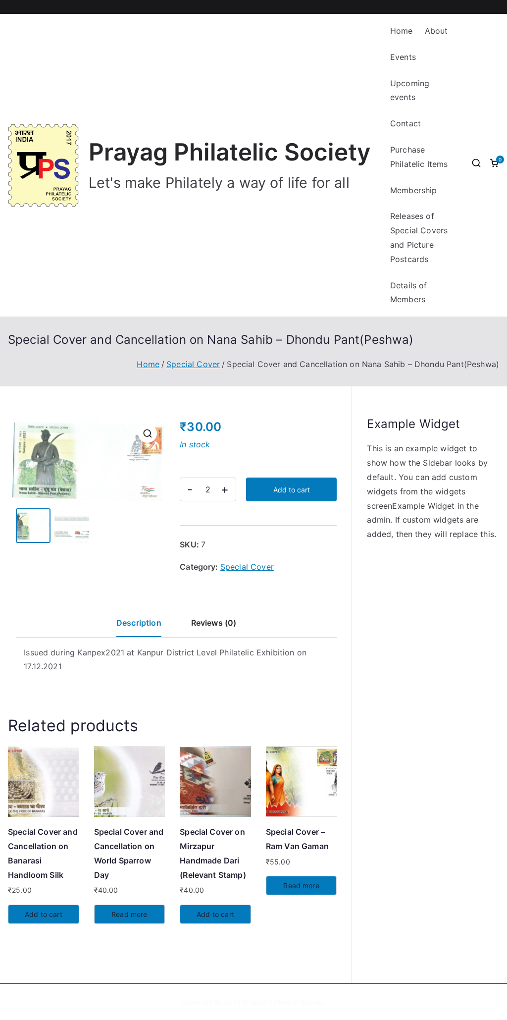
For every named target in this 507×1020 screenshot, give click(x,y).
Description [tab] (138, 623)
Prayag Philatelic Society (229, 152)
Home (401, 31)
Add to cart (291, 489)
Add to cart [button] (43, 914)
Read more (129, 914)
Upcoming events (409, 90)
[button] (147, 433)
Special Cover (193, 364)
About (436, 31)
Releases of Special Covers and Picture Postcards (419, 237)
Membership (413, 190)
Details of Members (408, 292)
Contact (405, 123)
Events (403, 57)
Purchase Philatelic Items (419, 157)
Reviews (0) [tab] (214, 623)
